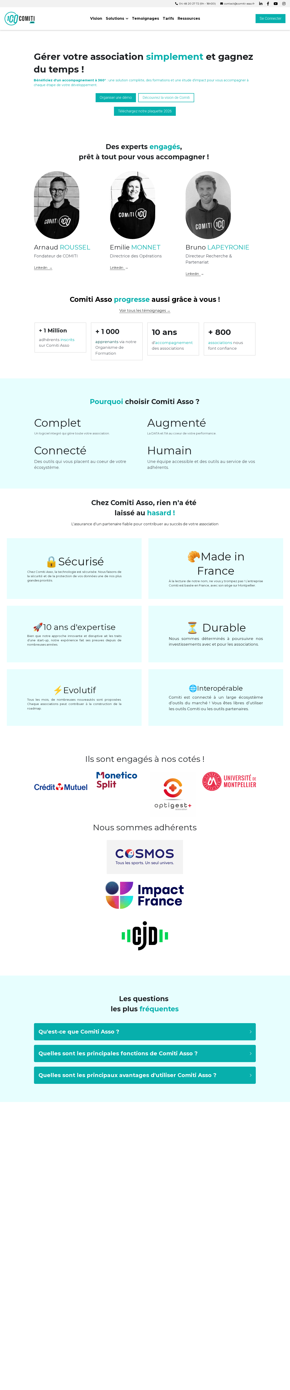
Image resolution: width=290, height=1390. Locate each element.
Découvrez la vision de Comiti (166, 97)
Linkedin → (43, 268)
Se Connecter (270, 18)
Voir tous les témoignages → (144, 310)
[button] (145, 1031)
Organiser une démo (116, 97)
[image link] (19, 18)
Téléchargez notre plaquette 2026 (145, 111)
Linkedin (117, 268)
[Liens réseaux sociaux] (260, 3)
